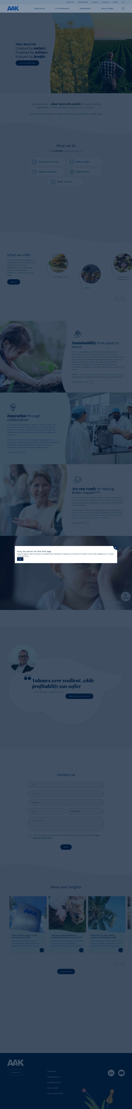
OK (20, 559)
